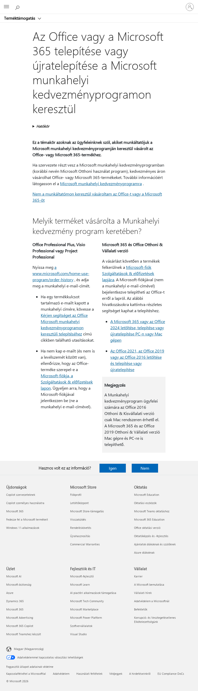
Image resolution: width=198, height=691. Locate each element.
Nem (145, 468)
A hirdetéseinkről (140, 674)
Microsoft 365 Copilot (19, 626)
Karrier (138, 576)
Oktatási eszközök (145, 503)
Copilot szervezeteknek (20, 495)
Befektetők (140, 609)
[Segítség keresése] (18, 7)
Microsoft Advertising (19, 617)
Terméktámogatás (20, 18)
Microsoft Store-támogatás (87, 511)
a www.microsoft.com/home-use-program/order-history (60, 273)
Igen (113, 468)
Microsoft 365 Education (149, 519)
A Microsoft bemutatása (149, 584)
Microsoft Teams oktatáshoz (151, 511)
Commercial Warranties (85, 544)
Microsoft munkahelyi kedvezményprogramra (101, 183)
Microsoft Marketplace (84, 609)
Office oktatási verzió (147, 528)
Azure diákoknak (144, 552)
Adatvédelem (61, 674)
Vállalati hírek (143, 593)
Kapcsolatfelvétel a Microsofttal (26, 674)
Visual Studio (78, 634)
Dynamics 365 (15, 601)
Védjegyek (115, 674)
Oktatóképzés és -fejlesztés (151, 536)
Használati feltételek (89, 674)
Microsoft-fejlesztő (82, 576)
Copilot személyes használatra (25, 503)
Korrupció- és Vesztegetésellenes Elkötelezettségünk (155, 620)
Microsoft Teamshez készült (23, 634)
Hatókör (42, 126)
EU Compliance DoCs (171, 674)
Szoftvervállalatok (81, 626)
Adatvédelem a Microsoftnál (151, 601)
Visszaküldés (78, 519)
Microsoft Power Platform (86, 617)
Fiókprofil (75, 495)
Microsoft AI (13, 576)
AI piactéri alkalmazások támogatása (93, 593)
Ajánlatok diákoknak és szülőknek (155, 544)
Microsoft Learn (80, 584)
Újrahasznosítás (80, 536)
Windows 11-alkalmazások (22, 528)
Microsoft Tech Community (87, 601)
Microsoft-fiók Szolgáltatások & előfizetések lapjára (128, 273)
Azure (9, 593)
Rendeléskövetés (80, 528)
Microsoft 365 (14, 511)
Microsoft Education (146, 495)
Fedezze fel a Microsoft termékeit (27, 519)
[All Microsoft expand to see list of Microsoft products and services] (6, 7)
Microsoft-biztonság (18, 584)
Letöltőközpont (79, 503)
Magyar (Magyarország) (29, 649)
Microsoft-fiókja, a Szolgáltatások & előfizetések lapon (67, 382)
